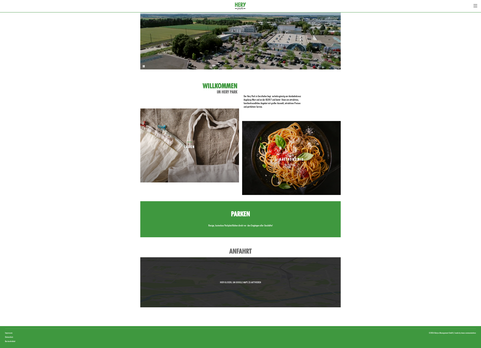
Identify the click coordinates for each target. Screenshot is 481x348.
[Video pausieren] (143, 66)
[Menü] (475, 6)
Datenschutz (9, 337)
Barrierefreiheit (10, 341)
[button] (240, 282)
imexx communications (468, 333)
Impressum (8, 333)
